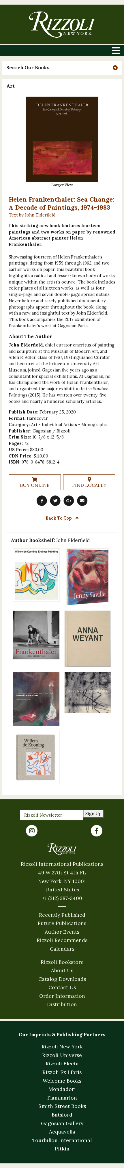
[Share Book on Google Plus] (68, 500)
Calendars (62, 948)
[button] (62, 68)
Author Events (62, 931)
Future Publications (62, 923)
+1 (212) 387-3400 (62, 898)
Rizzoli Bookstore (62, 962)
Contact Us (62, 987)
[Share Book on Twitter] (55, 500)
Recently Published (62, 915)
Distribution (62, 1004)
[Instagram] (31, 830)
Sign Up (93, 813)
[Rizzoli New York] (62, 25)
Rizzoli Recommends (62, 940)
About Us (62, 970)
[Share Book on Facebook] (42, 500)
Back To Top (59, 518)
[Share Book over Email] (82, 500)
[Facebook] (96, 830)
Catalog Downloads (62, 979)
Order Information (62, 996)
